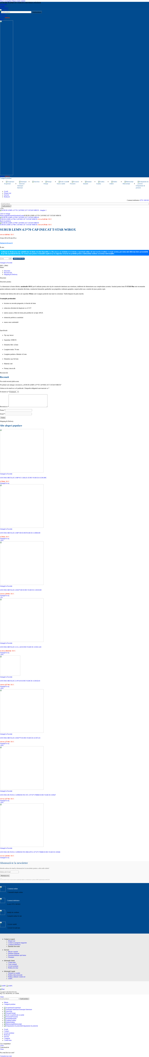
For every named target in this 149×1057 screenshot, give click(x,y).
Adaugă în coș (19, 258)
